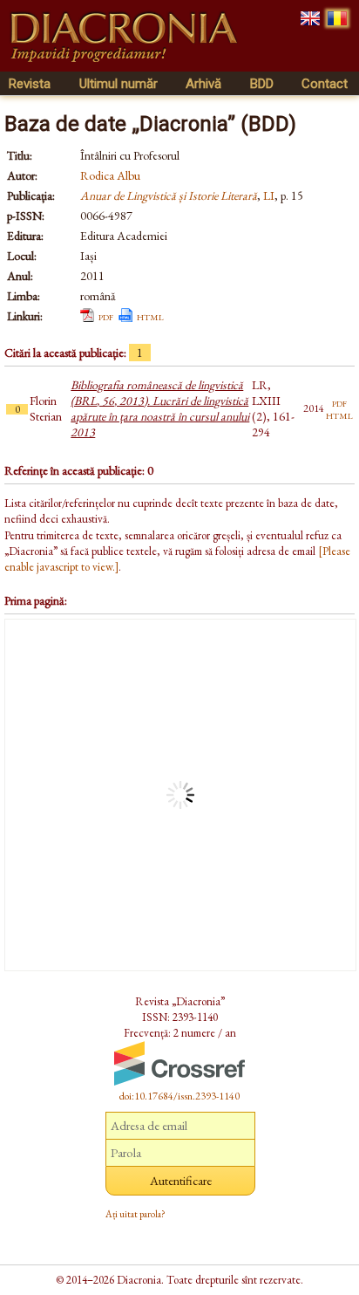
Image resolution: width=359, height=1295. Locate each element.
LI (268, 195)
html (150, 316)
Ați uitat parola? (135, 1214)
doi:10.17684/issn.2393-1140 (179, 1096)
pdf (105, 316)
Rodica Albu (110, 175)
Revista (30, 84)
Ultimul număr (118, 84)
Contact (324, 84)
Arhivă (203, 84)
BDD (262, 84)
